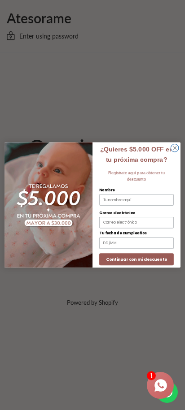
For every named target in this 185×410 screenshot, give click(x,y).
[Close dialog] (175, 148)
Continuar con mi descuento (136, 259)
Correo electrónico (117, 213)
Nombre (107, 190)
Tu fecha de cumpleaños (123, 233)
